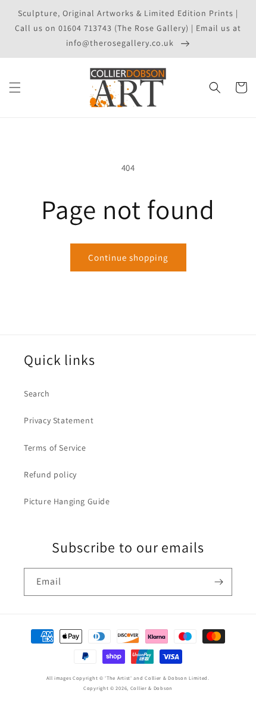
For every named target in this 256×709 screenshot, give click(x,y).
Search (37, 393)
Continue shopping (128, 257)
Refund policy (50, 474)
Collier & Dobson (151, 688)
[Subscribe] (218, 582)
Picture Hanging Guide (67, 501)
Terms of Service (55, 447)
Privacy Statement (58, 420)
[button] (15, 87)
